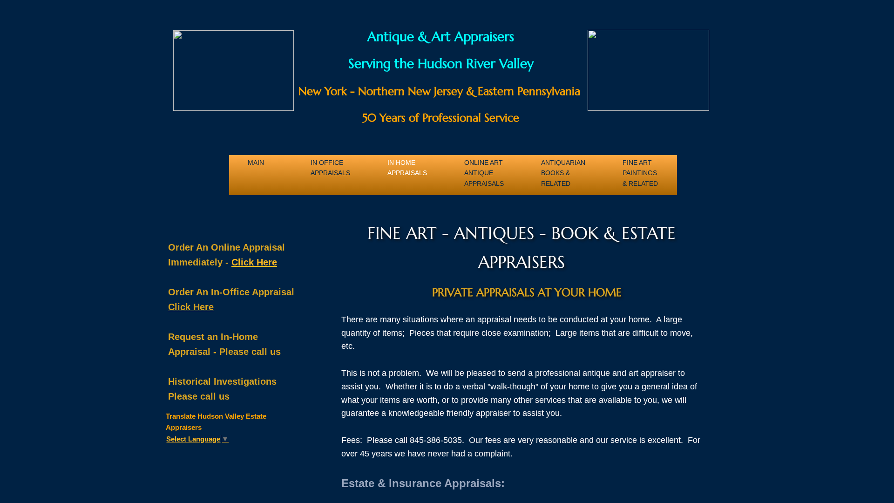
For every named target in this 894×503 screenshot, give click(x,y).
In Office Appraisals (330, 168)
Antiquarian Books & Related (563, 168)
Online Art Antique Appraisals (484, 168)
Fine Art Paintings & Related (640, 168)
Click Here (254, 262)
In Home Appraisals (407, 168)
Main (256, 162)
